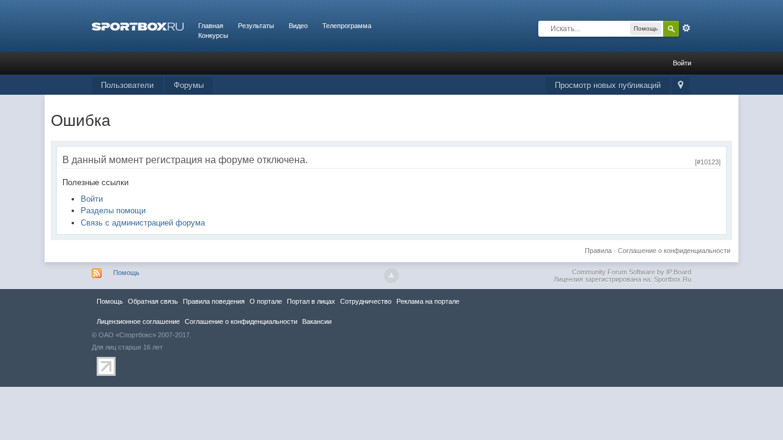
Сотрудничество (366, 301)
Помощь (126, 272)
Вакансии (317, 321)
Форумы (189, 85)
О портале (266, 301)
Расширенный (686, 28)
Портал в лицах (311, 301)
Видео (298, 25)
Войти (682, 63)
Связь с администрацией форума (143, 222)
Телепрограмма (346, 25)
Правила (598, 250)
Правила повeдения (214, 301)
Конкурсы (213, 35)
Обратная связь (153, 301)
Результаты (256, 25)
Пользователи (127, 85)
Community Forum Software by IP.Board (631, 272)
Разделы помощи (113, 210)
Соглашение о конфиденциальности (674, 250)
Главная (210, 25)
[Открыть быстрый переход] (680, 86)
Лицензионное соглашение (138, 321)
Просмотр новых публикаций (608, 85)
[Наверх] (391, 275)
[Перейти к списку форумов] (138, 25)
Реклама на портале (427, 301)
